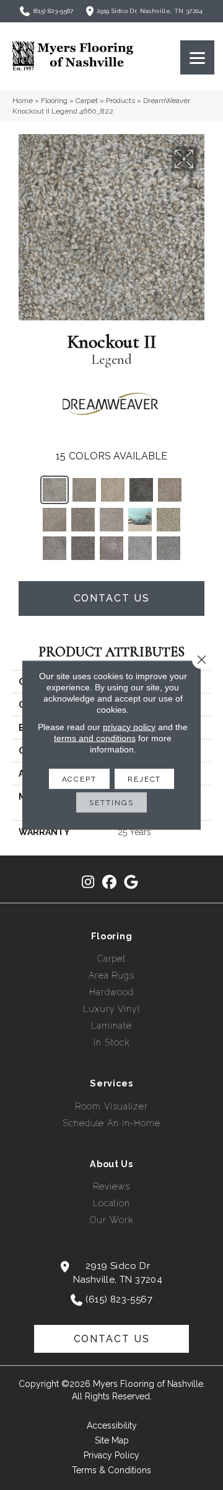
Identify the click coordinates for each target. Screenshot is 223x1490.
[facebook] (110, 882)
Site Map (112, 1440)
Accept (79, 779)
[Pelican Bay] (169, 489)
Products (120, 100)
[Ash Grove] (83, 548)
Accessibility (112, 1425)
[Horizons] (54, 548)
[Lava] (111, 548)
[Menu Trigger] (197, 57)
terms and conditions (95, 738)
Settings (111, 802)
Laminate (111, 1026)
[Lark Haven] (54, 519)
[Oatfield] (112, 489)
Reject (144, 779)
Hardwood (111, 992)
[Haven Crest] (141, 489)
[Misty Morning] (168, 548)
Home (22, 100)
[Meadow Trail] (84, 489)
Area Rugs (111, 975)
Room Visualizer (111, 1106)
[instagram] (88, 882)
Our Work (111, 1220)
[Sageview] (83, 519)
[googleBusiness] (132, 882)
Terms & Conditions (111, 1470)
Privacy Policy (111, 1455)
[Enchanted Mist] (140, 548)
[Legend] (54, 489)
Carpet (87, 100)
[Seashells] (168, 519)
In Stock (111, 1042)
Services (111, 1083)
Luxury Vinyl (111, 1009)
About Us (111, 1164)
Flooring (54, 100)
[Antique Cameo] (111, 519)
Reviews (111, 1186)
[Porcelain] (140, 519)
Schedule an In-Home (111, 1123)
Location (111, 1203)
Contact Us (112, 598)
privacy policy (129, 727)
